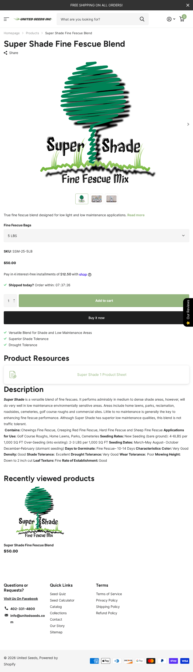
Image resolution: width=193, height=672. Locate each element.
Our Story (57, 626)
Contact (56, 619)
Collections (58, 613)
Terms (102, 585)
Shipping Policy (108, 607)
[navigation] (81, 199)
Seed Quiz (58, 594)
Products (32, 33)
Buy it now (96, 318)
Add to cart (104, 301)
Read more (136, 215)
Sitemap (56, 632)
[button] (15, 296)
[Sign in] (171, 19)
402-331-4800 (22, 609)
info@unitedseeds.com (27, 619)
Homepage (12, 33)
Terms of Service (109, 594)
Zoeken (142, 19)
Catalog (56, 607)
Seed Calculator (62, 600)
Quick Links (61, 585)
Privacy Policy (107, 600)
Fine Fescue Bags (17, 225)
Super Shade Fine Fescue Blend (29, 545)
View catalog (6, 19)
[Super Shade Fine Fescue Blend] (39, 512)
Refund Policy (106, 613)
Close (188, 5)
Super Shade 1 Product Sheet (101, 374)
